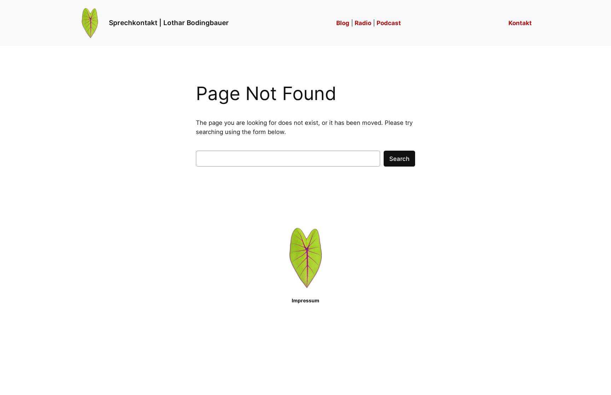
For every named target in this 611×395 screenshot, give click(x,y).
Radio (363, 23)
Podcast (389, 23)
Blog (342, 23)
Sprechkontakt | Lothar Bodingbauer (169, 22)
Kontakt (520, 23)
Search (399, 158)
